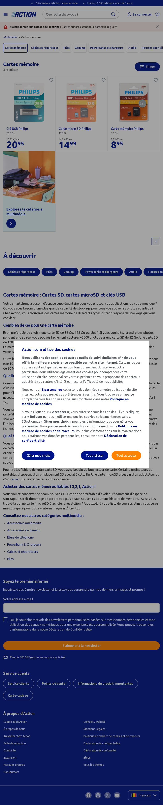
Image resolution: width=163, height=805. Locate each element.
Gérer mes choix (38, 455)
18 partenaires (51, 389)
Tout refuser (95, 455)
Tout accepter (126, 455)
